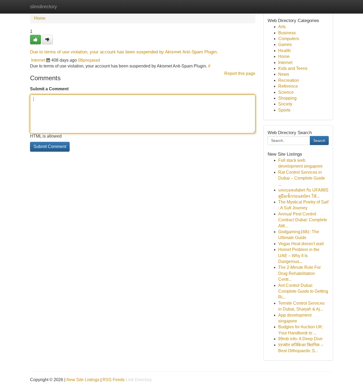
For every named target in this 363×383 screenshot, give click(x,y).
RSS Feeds (114, 379)
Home (39, 18)
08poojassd (89, 60)
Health (284, 50)
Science (286, 92)
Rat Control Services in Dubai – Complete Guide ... (301, 178)
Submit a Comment (49, 89)
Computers (288, 38)
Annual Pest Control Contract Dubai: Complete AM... (302, 220)
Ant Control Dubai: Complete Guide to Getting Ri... (303, 291)
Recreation (288, 80)
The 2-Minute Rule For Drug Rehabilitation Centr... (299, 273)
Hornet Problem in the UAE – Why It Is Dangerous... (298, 255)
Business (287, 33)
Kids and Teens (292, 68)
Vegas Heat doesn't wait (301, 243)
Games (285, 44)
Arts (282, 26)
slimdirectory (43, 6)
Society (285, 104)
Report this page (239, 73)
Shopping (287, 98)
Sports (284, 110)
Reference (288, 86)
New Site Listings (82, 379)
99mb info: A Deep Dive (300, 339)
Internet (38, 60)
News (283, 74)
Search (319, 140)
